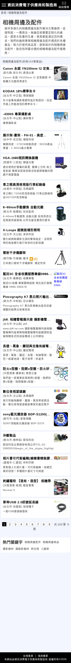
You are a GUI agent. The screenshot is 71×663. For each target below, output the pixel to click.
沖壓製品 (9, 435)
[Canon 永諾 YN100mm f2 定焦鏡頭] (61, 74)
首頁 (3, 12)
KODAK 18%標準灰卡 (19, 91)
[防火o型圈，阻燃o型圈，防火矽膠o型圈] (61, 375)
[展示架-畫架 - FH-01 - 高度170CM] (61, 141)
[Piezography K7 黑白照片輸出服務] (61, 303)
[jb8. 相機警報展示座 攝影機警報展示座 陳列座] (61, 325)
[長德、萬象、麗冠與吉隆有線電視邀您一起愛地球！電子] (61, 352)
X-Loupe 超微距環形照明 (21, 230)
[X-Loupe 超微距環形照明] (61, 236)
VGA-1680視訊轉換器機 (20, 158)
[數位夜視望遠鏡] (61, 397)
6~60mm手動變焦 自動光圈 (23, 207)
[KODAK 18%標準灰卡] (61, 97)
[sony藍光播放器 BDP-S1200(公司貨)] (61, 420)
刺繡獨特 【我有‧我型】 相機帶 (27, 481)
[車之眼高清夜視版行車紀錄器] (61, 190)
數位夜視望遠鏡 (14, 391)
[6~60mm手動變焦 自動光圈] (61, 213)
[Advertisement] (35, 578)
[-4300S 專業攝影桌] (61, 120)
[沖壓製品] (61, 441)
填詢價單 (63, 7)
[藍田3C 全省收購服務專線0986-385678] (61, 280)
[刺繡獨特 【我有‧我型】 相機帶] (61, 487)
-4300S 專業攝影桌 (17, 114)
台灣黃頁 (28, 655)
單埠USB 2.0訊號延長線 (21, 502)
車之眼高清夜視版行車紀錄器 (24, 184)
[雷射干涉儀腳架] (61, 259)
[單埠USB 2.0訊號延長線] (61, 508)
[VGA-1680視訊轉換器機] (61, 164)
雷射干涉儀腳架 (14, 253)
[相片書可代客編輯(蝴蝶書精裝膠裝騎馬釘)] (61, 464)
